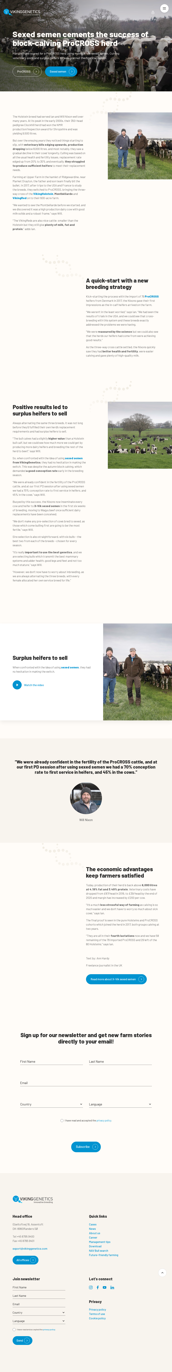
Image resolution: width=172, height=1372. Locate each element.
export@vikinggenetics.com (30, 1248)
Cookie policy (97, 1318)
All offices (22, 1260)
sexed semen (74, 458)
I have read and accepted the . (88, 1120)
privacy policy (104, 1120)
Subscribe (83, 1147)
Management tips (99, 1241)
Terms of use (97, 1313)
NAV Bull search (98, 1250)
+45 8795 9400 (25, 1236)
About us (94, 1233)
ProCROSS (24, 71)
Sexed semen (58, 71)
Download (95, 1246)
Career (93, 1237)
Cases (92, 1224)
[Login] (152, 12)
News (92, 1228)
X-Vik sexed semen (95, 53)
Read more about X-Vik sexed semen (113, 979)
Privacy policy (97, 1309)
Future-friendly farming (103, 1255)
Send (19, 1340)
